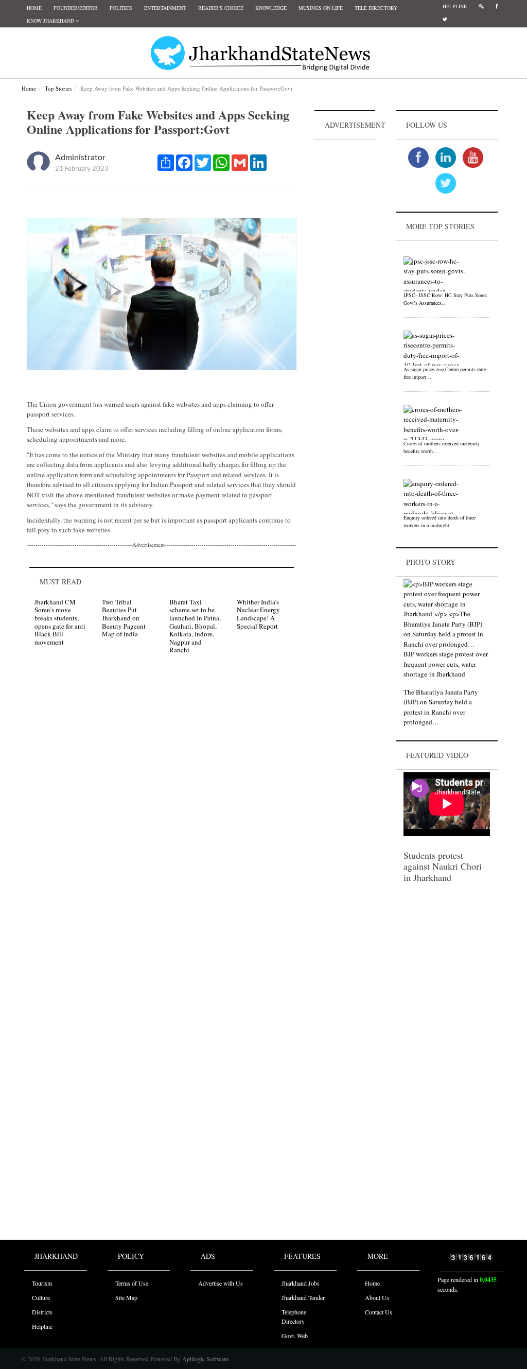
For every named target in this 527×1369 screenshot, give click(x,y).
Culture (41, 1297)
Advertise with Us (220, 1283)
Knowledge (271, 7)
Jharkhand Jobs (301, 1283)
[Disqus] (161, 808)
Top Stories (58, 88)
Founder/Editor (76, 7)
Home (34, 7)
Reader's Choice (220, 7)
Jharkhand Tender (303, 1297)
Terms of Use (131, 1283)
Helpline (455, 6)
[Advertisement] (345, 296)
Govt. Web (295, 1335)
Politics (121, 7)
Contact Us (378, 1312)
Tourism (42, 1283)
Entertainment (165, 7)
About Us (377, 1297)
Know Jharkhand (51, 20)
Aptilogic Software (205, 1359)
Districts (42, 1312)
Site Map (126, 1297)
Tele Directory (376, 7)
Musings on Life (320, 7)
